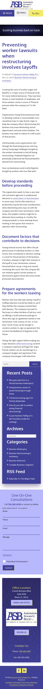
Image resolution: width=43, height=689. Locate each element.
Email (5, 528)
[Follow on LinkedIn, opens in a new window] (24, 670)
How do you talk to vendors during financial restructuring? (21, 408)
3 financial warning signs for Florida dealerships (21, 399)
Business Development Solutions (23, 683)
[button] (7, 12)
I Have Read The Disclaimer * (17, 561)
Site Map (17, 682)
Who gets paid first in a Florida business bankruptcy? (21, 382)
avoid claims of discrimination (26, 198)
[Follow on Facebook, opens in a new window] (19, 670)
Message (6, 537)
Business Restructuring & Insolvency (20, 455)
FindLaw (30, 685)
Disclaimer (7, 555)
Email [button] (23, 12)
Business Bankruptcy (18, 449)
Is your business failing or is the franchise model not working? (21, 418)
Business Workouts (17, 460)
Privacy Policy (25, 682)
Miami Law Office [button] (21, 602)
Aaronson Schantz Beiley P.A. (26, 74)
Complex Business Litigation (21, 464)
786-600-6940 (14, 504)
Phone (5, 519)
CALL (37, 13)
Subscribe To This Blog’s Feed (22, 478)
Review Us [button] (21, 632)
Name (5, 511)
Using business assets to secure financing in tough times (20, 390)
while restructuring (24, 343)
